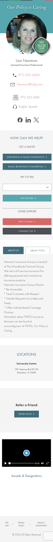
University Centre (26, 363)
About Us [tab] (13, 250)
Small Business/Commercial (26, 166)
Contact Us (25, 231)
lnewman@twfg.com (29, 84)
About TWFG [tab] (38, 250)
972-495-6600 (29, 75)
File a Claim (26, 221)
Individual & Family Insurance (25, 156)
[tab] (26, 363)
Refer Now (25, 413)
